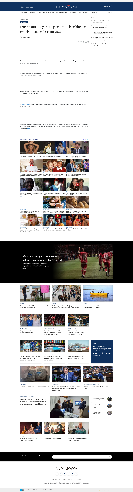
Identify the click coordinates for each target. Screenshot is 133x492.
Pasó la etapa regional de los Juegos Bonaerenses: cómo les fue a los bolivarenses (65, 306)
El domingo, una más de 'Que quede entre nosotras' (28, 439)
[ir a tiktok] (72, 473)
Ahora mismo (24, 12)
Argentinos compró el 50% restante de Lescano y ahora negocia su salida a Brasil (52, 332)
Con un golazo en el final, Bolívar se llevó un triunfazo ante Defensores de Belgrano (30, 358)
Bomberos (32, 12)
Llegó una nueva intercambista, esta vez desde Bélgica (29, 331)
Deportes (85, 12)
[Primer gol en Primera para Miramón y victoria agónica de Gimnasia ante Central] (78, 320)
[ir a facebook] (56, 473)
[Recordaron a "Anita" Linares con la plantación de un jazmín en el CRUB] (35, 293)
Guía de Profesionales (61, 12)
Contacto (79, 479)
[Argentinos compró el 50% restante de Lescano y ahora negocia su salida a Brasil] (54, 320)
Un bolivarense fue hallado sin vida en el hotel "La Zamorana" (98, 406)
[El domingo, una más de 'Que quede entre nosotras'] (31, 428)
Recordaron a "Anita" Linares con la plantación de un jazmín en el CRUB (34, 306)
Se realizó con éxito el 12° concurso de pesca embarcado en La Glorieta (97, 306)
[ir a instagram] (68, 473)
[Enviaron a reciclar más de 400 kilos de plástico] (35, 374)
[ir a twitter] (60, 473)
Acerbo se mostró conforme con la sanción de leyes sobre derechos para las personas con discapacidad (66, 388)
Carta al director (62, 479)
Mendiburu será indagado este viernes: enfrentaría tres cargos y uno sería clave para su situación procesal (103, 39)
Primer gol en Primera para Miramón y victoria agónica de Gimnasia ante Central (77, 332)
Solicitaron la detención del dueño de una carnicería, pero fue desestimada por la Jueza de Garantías (102, 32)
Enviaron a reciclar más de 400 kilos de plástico (34, 386)
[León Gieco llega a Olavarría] (54, 428)
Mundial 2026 (73, 12)
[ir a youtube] (64, 473)
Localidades (94, 12)
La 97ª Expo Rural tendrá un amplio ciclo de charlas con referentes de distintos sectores (102, 351)
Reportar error (71, 479)
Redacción (54, 479)
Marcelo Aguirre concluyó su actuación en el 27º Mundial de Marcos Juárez (53, 358)
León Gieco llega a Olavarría (52, 438)
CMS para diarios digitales (107, 490)
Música (39, 12)
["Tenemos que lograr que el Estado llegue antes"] (98, 374)
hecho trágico (25, 104)
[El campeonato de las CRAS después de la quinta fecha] (78, 346)
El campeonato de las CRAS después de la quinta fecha (76, 357)
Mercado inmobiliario (48, 12)
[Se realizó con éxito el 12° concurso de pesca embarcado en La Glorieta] (98, 293)
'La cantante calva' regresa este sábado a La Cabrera (77, 439)
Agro (80, 12)
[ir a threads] (76, 473)
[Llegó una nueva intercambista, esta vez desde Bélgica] (31, 320)
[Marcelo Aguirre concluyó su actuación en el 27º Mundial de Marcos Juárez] (54, 346)
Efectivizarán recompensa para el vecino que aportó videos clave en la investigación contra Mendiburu (34, 401)
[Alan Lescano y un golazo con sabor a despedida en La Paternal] (82, 262)
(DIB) (28, 128)
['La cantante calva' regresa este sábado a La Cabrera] (78, 428)
